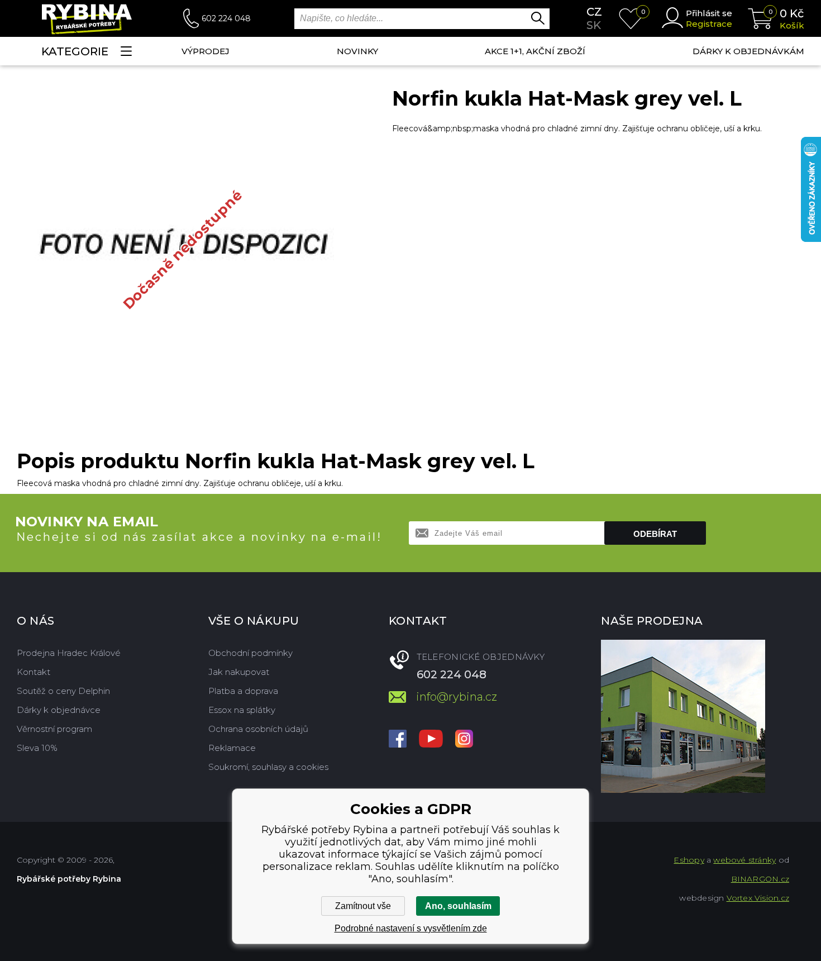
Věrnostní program (54, 729)
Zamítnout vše (363, 906)
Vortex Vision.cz (758, 898)
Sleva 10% (37, 748)
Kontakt (33, 672)
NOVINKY (357, 51)
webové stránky (744, 860)
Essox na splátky (241, 710)
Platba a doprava (243, 691)
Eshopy (689, 860)
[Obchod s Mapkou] (683, 716)
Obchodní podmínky (250, 653)
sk (593, 25)
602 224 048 (226, 18)
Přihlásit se (709, 13)
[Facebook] (398, 740)
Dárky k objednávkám (748, 51)
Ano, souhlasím (458, 906)
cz (594, 11)
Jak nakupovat (238, 672)
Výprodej (206, 51)
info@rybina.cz (456, 696)
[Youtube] (431, 740)
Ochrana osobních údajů (258, 729)
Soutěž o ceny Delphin (63, 691)
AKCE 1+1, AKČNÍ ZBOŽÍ (535, 51)
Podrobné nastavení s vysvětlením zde (411, 928)
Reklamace (232, 748)
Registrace (709, 23)
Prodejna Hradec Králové (69, 653)
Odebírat (655, 534)
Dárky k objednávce (59, 710)
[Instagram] (464, 740)
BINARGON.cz (760, 879)
